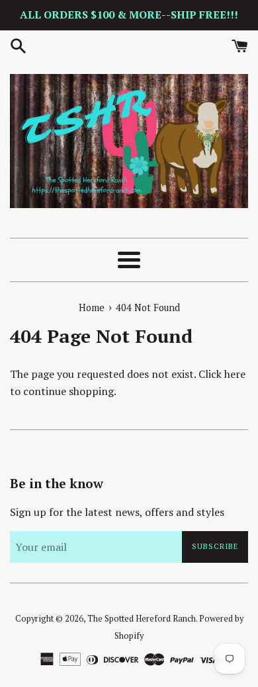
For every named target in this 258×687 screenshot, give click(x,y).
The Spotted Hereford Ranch (141, 618)
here (234, 374)
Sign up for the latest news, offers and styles (117, 512)
